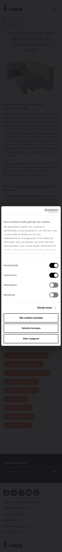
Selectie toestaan (31, 328)
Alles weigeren (31, 338)
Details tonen (44, 307)
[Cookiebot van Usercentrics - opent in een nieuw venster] (44, 211)
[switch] (53, 275)
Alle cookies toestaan (31, 317)
